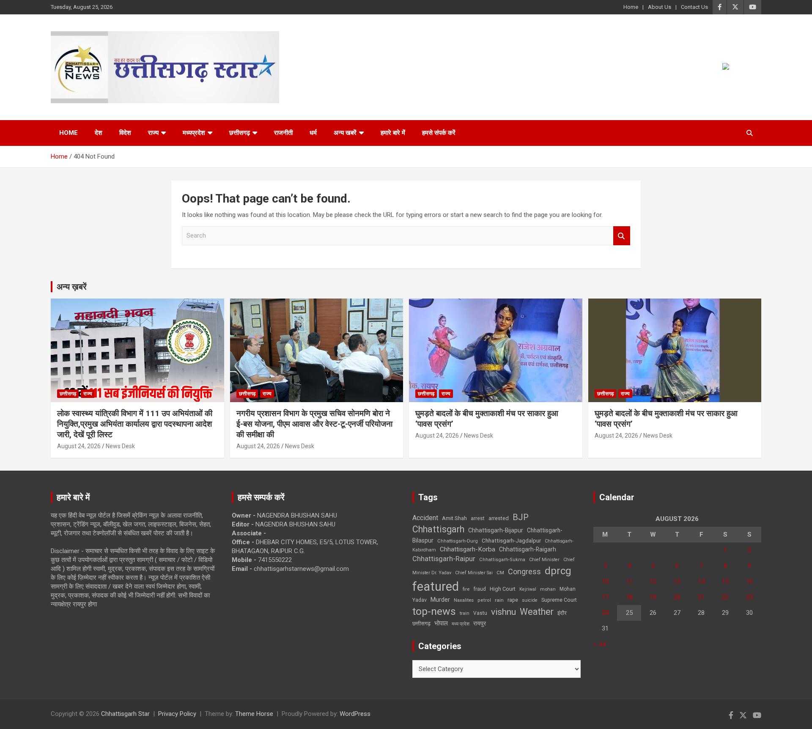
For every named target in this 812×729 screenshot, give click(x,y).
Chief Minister (544, 559)
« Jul (599, 644)
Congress (524, 571)
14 (701, 581)
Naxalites (464, 600)
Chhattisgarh (438, 529)
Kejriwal (527, 589)
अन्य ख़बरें (72, 287)
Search (621, 235)
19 (653, 597)
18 (629, 597)
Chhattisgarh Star (125, 714)
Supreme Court (559, 600)
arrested (498, 518)
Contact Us (694, 7)
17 (605, 597)
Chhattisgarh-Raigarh (527, 549)
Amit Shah (454, 518)
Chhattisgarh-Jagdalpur (511, 540)
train (464, 613)
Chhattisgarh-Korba (467, 549)
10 (605, 581)
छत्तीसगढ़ (421, 623)
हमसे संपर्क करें (438, 133)
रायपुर (479, 623)
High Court (503, 589)
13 (677, 581)
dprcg (558, 571)
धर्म (313, 133)
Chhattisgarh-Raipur (443, 558)
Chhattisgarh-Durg (457, 541)
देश (98, 133)
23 (749, 597)
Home (630, 7)
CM (500, 573)
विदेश (125, 133)
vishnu (503, 612)
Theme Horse (254, 714)
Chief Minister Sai (474, 573)
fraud (479, 589)
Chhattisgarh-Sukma (502, 559)
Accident (425, 518)
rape (513, 600)
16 (749, 581)
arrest (478, 518)
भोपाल (441, 623)
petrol (484, 600)
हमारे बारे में (393, 133)
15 (725, 581)
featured (435, 586)
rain (499, 600)
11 (629, 581)
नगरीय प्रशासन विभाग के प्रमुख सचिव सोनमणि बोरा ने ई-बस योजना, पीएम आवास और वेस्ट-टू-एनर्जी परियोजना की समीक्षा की (314, 423)
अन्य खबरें (345, 133)
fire (466, 589)
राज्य (153, 133)
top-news (434, 611)
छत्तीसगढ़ (239, 133)
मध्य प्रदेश (460, 624)
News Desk (120, 446)
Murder (440, 599)
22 (725, 597)
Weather (537, 611)
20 (677, 597)
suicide (530, 600)
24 (605, 613)
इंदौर (562, 613)
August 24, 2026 (79, 446)
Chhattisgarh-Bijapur (495, 530)
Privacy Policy (177, 714)
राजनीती (283, 133)
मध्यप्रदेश (194, 133)
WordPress (355, 714)
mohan (548, 589)
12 (653, 581)
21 (701, 597)
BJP (521, 517)
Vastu (480, 613)
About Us (659, 7)
